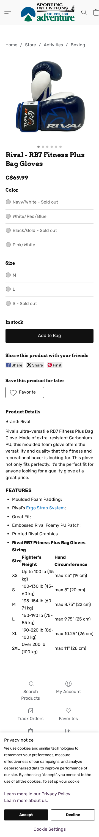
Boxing (78, 44)
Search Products (30, 695)
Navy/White (35, 202)
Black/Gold (35, 230)
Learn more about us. (26, 800)
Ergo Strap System (45, 507)
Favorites (68, 718)
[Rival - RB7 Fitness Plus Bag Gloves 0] (50, 98)
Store (30, 44)
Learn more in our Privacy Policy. (37, 793)
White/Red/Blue (29, 216)
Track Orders (30, 718)
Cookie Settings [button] (50, 829)
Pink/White (24, 244)
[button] (49, 12)
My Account (68, 691)
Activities (53, 44)
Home (11, 44)
